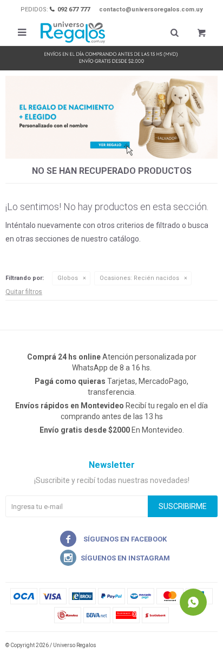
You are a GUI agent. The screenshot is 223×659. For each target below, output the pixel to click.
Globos (67, 278)
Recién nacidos (139, 278)
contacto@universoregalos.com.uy (151, 9)
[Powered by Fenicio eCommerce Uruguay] (201, 645)
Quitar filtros (23, 292)
